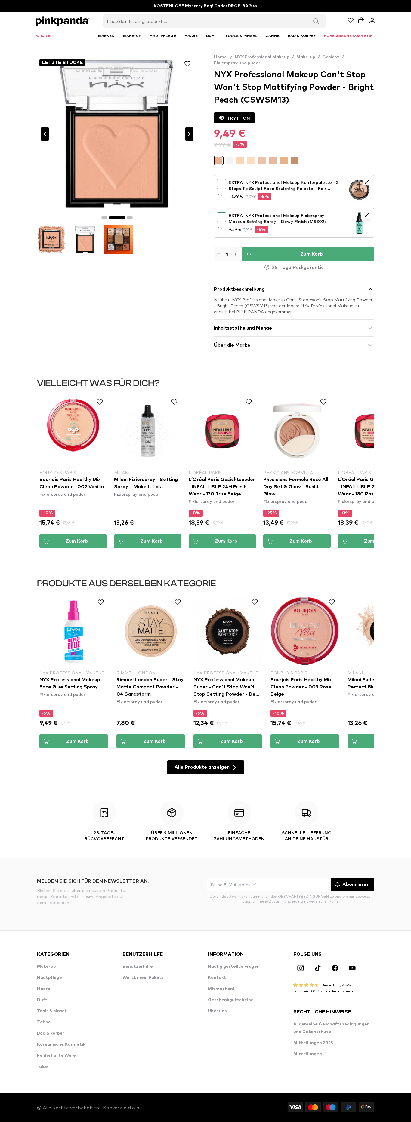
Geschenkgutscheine (231, 1000)
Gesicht (330, 57)
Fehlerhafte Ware (56, 1055)
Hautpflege (49, 978)
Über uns (217, 1011)
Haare (43, 989)
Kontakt (217, 978)
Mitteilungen (307, 1054)
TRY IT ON (238, 118)
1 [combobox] (219, 195)
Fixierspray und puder (237, 63)
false (42, 1067)
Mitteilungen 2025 (313, 1043)
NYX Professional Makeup (262, 57)
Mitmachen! (221, 989)
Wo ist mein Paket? (143, 978)
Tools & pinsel (51, 1011)
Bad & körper (50, 1033)
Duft (42, 1000)
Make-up (305, 57)
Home (223, 57)
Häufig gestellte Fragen (234, 966)
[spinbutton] (227, 254)
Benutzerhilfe (137, 966)
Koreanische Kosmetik (61, 1044)
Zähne (44, 1022)
